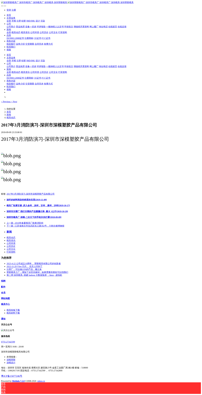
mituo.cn (41, 381)
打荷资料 (11, 252)
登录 (9, 10)
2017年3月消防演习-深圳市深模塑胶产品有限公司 (31, 194)
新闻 (9, 115)
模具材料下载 (13, 313)
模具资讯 (11, 240)
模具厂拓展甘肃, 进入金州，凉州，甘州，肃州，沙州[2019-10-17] (38, 205)
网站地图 (5, 298)
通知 (3, 319)
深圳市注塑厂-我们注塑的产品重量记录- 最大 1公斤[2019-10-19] (37, 211)
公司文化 (11, 249)
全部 (9, 21)
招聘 (3, 281)
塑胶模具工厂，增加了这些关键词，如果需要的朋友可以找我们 (37, 272)
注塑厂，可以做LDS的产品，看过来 (24, 269)
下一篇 (35, 226)
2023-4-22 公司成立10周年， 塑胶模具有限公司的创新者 (34, 263)
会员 (3, 292)
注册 (14, 10)
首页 (9, 15)
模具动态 (11, 117)
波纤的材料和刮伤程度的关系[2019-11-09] (27, 200)
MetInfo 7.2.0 (18, 381)
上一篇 (25, 223)
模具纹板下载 (13, 310)
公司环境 (11, 243)
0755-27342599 (8, 342)
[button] (6, 101)
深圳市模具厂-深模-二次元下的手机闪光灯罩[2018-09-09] (34, 217)
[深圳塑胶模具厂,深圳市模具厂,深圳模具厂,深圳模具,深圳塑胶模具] (101, 2)
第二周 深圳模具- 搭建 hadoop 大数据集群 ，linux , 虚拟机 (34, 275)
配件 (3, 287)
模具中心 (5, 304)
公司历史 (11, 246)
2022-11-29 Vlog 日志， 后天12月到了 (24, 266)
